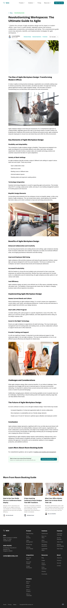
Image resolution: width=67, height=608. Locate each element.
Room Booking (28, 536)
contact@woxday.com (10, 556)
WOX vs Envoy (28, 586)
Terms (4, 604)
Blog (11, 13)
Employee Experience (37, 36)
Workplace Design (27, 36)
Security (59, 563)
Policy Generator (44, 568)
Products (21, 3)
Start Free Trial (59, 3)
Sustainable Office (44, 549)
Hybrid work (45, 533)
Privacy (10, 604)
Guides (43, 560)
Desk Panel (60, 548)
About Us (59, 557)
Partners (59, 560)
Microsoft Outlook (28, 562)
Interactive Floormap (59, 534)
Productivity (45, 36)
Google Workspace (29, 566)
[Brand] (10, 530)
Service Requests (59, 538)
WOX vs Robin (28, 582)
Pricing (39, 3)
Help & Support (44, 563)
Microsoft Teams (28, 558)
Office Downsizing (44, 541)
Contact (59, 565)
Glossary (44, 571)
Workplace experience (44, 545)
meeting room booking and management (45, 452)
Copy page (53, 36)
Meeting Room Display (29, 547)
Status (14, 604)
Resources (46, 3)
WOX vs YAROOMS (29, 594)
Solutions (30, 3)
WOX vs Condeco (28, 590)
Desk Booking (29, 533)
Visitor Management (29, 541)
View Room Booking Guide (48, 459)
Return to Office (44, 536)
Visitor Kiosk (60, 542)
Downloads (44, 574)
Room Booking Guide (19, 12)
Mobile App (29, 544)
